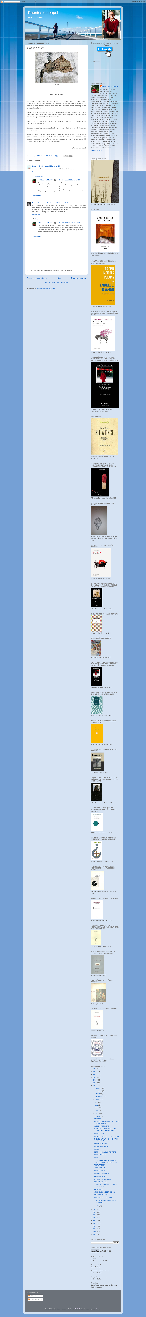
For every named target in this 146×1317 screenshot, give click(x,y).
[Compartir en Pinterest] (72, 156)
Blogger (98, 1309)
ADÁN (96, 1157)
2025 (95, 1071)
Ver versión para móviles (56, 282)
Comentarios (34, 1299)
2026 (95, 1069)
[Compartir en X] (68, 156)
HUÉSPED (97, 1119)
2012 (95, 1229)
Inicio (59, 278)
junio (96, 1105)
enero (97, 1206)
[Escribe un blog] (66, 156)
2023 (95, 1077)
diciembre (98, 1088)
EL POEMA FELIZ (100, 1155)
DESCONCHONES (100, 1143)
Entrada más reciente (37, 278)
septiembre (99, 1096)
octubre (97, 1094)
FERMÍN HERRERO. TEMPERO (105, 1152)
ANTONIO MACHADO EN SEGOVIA (106, 1136)
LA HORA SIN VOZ (100, 1182)
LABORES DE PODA (101, 1195)
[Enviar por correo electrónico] (64, 156)
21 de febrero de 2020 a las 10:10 (48, 166)
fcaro (34, 166)
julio (96, 1102)
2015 (95, 1220)
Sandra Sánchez (38, 203)
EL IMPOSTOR (99, 1133)
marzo (97, 1113)
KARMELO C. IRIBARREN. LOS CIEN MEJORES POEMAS (105, 1129)
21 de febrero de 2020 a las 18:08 (56, 203)
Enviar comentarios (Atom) (46, 288)
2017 (95, 1215)
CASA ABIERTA (99, 1176)
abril (96, 1110)
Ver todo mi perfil (96, 150)
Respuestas (39, 176)
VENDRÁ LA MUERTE (101, 1173)
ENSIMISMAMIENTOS (101, 1146)
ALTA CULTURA (99, 1168)
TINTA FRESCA (99, 1165)
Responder (36, 172)
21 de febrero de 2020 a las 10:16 (68, 180)
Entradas (33, 1296)
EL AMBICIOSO (99, 1170)
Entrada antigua (78, 278)
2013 (95, 1226)
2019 (95, 1209)
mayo (97, 1108)
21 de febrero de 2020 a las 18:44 (68, 223)
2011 (95, 1232)
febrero (97, 1116)
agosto (97, 1099)
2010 (95, 1234)
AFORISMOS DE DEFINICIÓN (104, 1192)
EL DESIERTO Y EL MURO (103, 1198)
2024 (95, 1074)
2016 (95, 1218)
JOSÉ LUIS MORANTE (45, 180)
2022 (95, 1080)
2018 (95, 1212)
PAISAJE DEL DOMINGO (102, 1179)
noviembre (98, 1091)
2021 (95, 1083)
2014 (95, 1223)
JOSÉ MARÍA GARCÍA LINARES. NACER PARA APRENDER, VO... (106, 1161)
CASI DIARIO (98, 1189)
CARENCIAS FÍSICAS (101, 1126)
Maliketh (77, 1309)
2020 (95, 1086)
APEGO (97, 1149)
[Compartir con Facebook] (70, 156)
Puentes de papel (43, 12)
